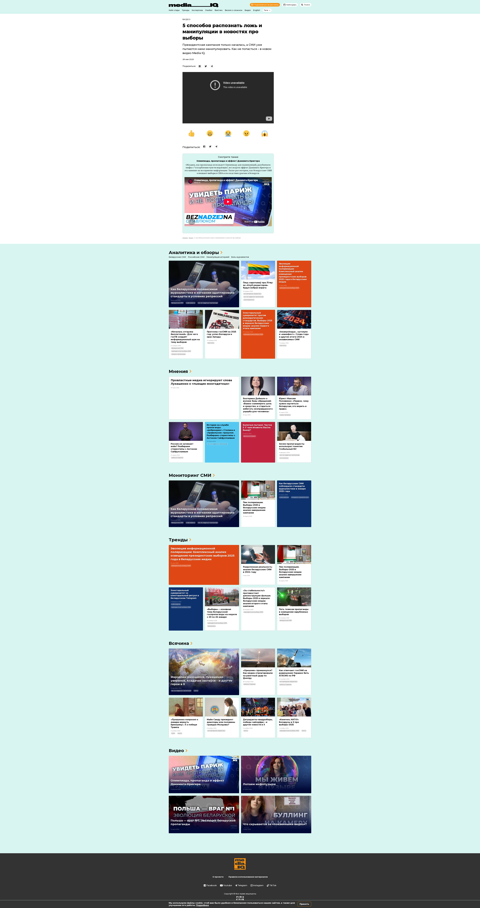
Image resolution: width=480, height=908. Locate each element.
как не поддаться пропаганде (208, 303)
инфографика (190, 303)
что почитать (284, 458)
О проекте (218, 877)
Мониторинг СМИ (190, 475)
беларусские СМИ (177, 303)
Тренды (185, 10)
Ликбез (208, 10)
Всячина (179, 643)
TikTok (272, 885)
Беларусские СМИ (177, 257)
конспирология (249, 300)
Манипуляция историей (217, 257)
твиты (196, 690)
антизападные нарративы (252, 294)
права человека (285, 415)
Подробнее (202, 905)
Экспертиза (197, 10)
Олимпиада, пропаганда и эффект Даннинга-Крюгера (228, 161)
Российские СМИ (196, 257)
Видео (248, 10)
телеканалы (211, 626)
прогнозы (211, 343)
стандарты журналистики (300, 497)
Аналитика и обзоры (194, 252)
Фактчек (218, 10)
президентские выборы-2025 (289, 288)
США (173, 733)
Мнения (178, 371)
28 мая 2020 (188, 59)
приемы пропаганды (178, 354)
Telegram (242, 885)
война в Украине (177, 457)
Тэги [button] (266, 10)
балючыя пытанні (249, 436)
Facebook (211, 885)
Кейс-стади (174, 10)
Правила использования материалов (248, 877)
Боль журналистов (240, 257)
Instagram (258, 885)
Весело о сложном (233, 10)
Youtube (227, 885)
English (256, 10)
